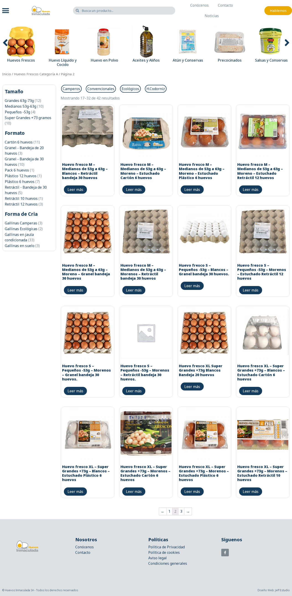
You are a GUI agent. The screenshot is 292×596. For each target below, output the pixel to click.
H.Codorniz (155, 88)
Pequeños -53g (17, 112)
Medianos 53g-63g (20, 106)
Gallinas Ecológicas (21, 228)
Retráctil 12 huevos (21, 204)
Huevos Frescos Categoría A (36, 74)
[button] (5, 10)
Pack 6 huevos (17, 170)
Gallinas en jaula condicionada (19, 237)
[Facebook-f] (225, 552)
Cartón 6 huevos (19, 142)
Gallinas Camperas (21, 223)
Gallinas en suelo (19, 245)
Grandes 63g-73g (19, 100)
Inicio (6, 74)
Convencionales (100, 88)
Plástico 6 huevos (19, 181)
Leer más (75, 189)
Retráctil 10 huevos (21, 198)
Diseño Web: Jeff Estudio (274, 590)
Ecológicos (130, 88)
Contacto (225, 5)
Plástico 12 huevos (20, 175)
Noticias (212, 15)
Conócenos (199, 5)
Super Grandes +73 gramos (28, 117)
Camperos (71, 88)
